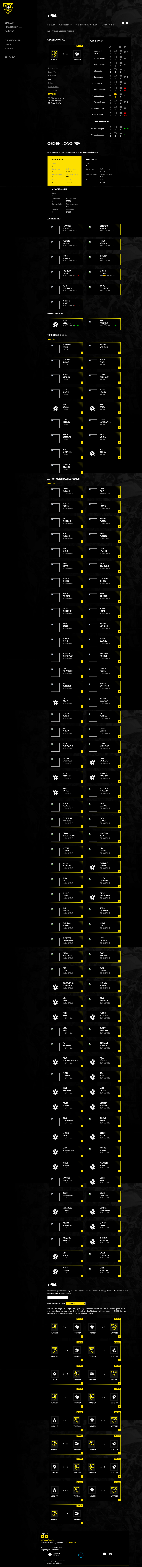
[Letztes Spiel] (123, 24)
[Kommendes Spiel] (127, 24)
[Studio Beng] (107, 1555)
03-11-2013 (79, 1505)
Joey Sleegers (99, 129)
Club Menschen (13, 40)
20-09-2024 (80, 1342)
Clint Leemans (99, 96)
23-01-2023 (117, 1365)
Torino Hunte (98, 114)
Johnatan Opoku (100, 90)
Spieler (9, 22)
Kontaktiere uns (70, 1542)
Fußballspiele (13, 26)
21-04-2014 (117, 1482)
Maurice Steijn (53, 87)
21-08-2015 (79, 1459)
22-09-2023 (80, 1365)
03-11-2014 (79, 1482)
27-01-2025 (117, 1319)
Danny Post (98, 83)
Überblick (10, 44)
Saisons (9, 31)
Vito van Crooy (99, 102)
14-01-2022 (117, 1389)
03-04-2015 (117, 1459)
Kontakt (9, 48)
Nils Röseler (98, 71)
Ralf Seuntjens (99, 108)
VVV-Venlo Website (47, 1540)
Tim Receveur (99, 135)
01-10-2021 (79, 1412)
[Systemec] (80, 1559)
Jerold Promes (99, 65)
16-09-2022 (79, 1389)
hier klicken (66, 1293)
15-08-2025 (80, 1319)
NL (6, 57)
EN (10, 57)
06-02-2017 (117, 1412)
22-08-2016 (79, 1435)
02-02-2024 (117, 1342)
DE (13, 57)
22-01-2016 (117, 1435)
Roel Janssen (99, 77)
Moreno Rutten (99, 58)
